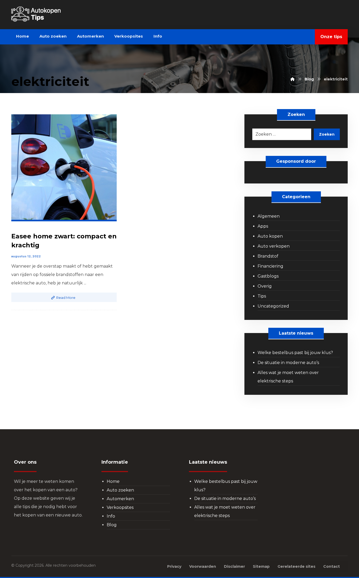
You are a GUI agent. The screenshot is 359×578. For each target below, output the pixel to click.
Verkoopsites (120, 507)
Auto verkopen (274, 246)
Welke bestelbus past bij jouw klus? (295, 352)
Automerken (120, 498)
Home (113, 481)
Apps (263, 226)
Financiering (270, 266)
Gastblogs (268, 276)
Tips (262, 296)
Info (111, 516)
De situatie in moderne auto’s (288, 362)
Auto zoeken (120, 490)
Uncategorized (273, 306)
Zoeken (327, 134)
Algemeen (269, 216)
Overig (265, 286)
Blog (112, 524)
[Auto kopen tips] (47, 14)
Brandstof (268, 256)
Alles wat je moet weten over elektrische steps (288, 376)
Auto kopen (270, 236)
